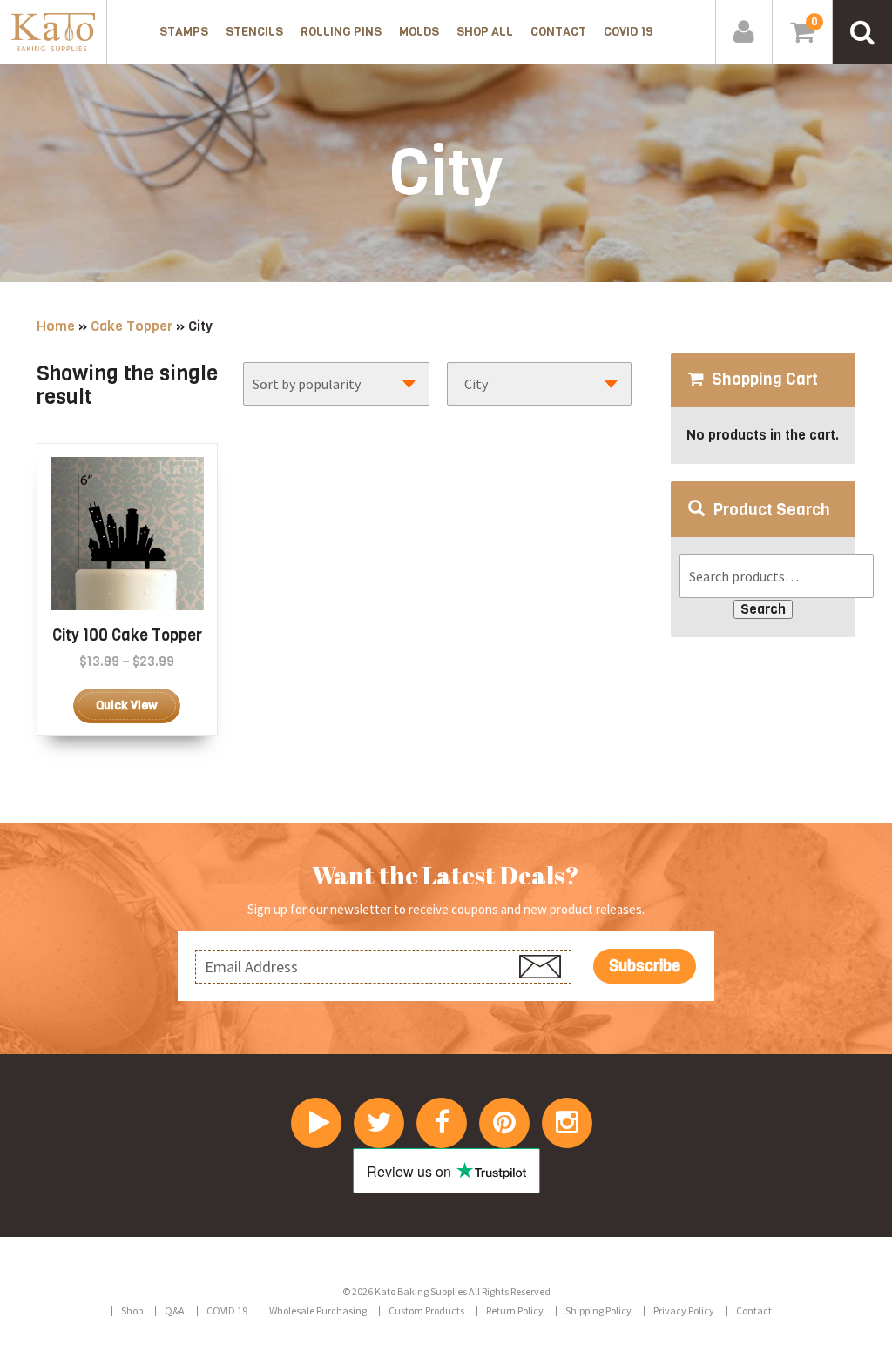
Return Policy (515, 1310)
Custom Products (426, 1310)
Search (763, 609)
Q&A (175, 1310)
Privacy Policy (683, 1310)
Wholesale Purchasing (318, 1310)
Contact (558, 32)
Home (56, 326)
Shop (132, 1310)
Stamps (183, 32)
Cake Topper (131, 326)
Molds (419, 32)
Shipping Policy (598, 1310)
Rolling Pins (341, 32)
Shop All (484, 32)
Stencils (254, 32)
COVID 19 (628, 32)
